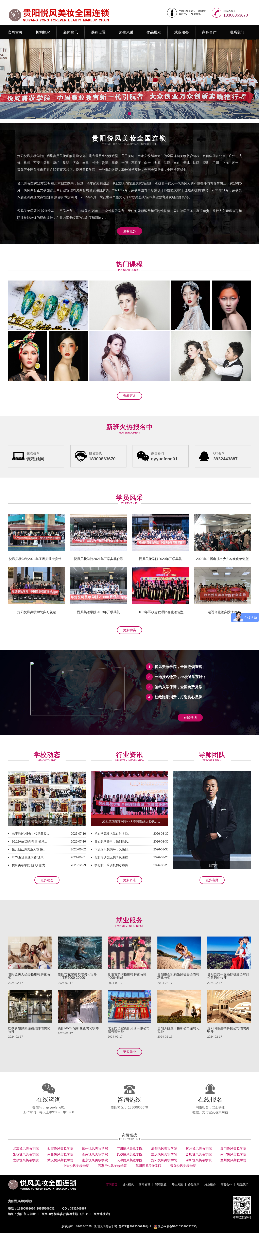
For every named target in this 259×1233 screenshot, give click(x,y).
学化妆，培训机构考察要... (112, 865)
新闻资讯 (70, 32)
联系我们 (237, 32)
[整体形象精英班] (68, 356)
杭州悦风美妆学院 (199, 1148)
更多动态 (46, 880)
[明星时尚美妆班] (27, 356)
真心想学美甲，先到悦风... (112, 841)
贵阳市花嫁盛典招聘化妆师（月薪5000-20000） (77, 976)
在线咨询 (190, 717)
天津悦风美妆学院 (129, 1160)
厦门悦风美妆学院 (233, 1148)
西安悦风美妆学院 (60, 1148)
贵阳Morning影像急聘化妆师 (78, 1028)
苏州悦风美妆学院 (148, 1166)
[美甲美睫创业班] (48, 305)
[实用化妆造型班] (129, 305)
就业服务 (181, 32)
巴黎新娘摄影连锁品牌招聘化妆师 (29, 1030)
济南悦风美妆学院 (95, 1154)
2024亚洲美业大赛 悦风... (29, 857)
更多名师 (212, 880)
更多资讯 (129, 880)
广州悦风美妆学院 (129, 1148)
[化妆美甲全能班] (190, 305)
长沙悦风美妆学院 (129, 1154)
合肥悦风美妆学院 (199, 1154)
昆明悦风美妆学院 (26, 1154)
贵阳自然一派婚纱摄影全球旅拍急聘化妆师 (228, 976)
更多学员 (129, 630)
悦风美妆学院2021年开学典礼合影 (98, 559)
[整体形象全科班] (129, 356)
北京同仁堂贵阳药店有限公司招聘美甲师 (129, 1030)
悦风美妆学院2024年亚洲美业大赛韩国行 (37, 560)
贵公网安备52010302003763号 (177, 1226)
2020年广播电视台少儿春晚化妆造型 (222, 559)
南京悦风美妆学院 (95, 1160)
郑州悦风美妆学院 (95, 1148)
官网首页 (15, 32)
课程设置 (98, 32)
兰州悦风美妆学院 (233, 1160)
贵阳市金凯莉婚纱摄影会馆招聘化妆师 (178, 976)
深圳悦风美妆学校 (199, 1160)
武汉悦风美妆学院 (60, 1160)
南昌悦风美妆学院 (60, 1154)
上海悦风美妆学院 (76, 1166)
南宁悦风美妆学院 (233, 1154)
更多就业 (129, 1052)
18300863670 (235, 15)
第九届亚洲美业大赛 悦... (29, 849)
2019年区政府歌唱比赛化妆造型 (160, 612)
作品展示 (153, 32)
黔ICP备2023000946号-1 (135, 1226)
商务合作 (209, 32)
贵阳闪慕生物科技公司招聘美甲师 (228, 1030)
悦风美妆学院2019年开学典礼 (98, 612)
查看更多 (129, 231)
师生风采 (126, 32)
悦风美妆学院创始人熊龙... (30, 865)
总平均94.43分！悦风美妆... (30, 833)
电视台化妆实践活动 (222, 612)
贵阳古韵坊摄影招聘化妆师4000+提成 (127, 976)
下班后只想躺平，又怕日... (112, 849)
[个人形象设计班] (211, 356)
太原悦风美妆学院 (26, 1160)
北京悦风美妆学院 (26, 1148)
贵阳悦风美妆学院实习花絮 (36, 612)
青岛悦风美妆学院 (183, 1166)
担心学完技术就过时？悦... (112, 833)
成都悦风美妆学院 (164, 1148)
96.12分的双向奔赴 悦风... (29, 841)
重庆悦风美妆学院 (164, 1154)
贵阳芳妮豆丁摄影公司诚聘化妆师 (178, 1030)
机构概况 (43, 32)
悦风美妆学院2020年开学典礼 (160, 559)
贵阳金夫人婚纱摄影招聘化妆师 (29, 976)
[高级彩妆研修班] (231, 305)
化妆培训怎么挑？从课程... (112, 857)
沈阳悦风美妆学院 (164, 1160)
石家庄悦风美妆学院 (112, 1166)
